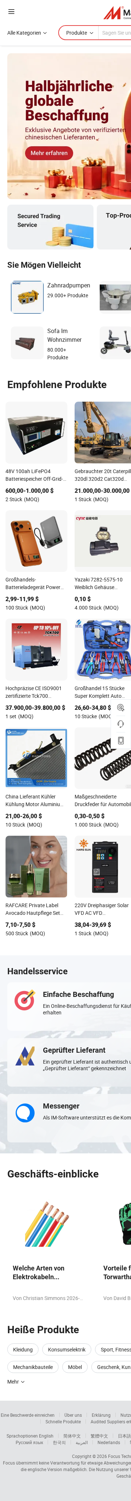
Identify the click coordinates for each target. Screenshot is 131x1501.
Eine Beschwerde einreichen (28, 1415)
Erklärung (101, 1415)
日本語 (124, 1436)
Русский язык (29, 1442)
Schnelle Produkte (63, 1421)
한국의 (59, 1442)
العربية (82, 1442)
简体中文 (72, 1436)
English (46, 1436)
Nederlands (109, 1442)
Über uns (73, 1415)
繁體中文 (99, 1436)
